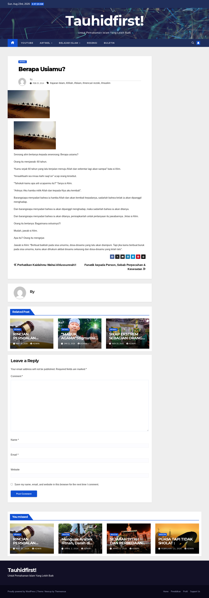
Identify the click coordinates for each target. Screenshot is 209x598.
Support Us (195, 591)
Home (165, 591)
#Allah (69, 83)
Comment (17, 376)
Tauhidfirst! (104, 20)
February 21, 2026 (171, 549)
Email (15, 454)
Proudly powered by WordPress (22, 591)
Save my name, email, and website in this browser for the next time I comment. (57, 484)
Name (15, 440)
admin (36, 344)
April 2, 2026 (71, 549)
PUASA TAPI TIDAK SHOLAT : (175, 541)
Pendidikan (176, 591)
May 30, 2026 (23, 549)
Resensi (92, 43)
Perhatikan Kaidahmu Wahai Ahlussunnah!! (46, 264)
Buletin (109, 43)
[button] (193, 43)
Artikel (45, 43)
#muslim (105, 83)
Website (15, 469)
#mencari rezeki (91, 83)
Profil (185, 591)
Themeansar (60, 591)
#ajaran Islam (57, 83)
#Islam (77, 83)
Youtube (27, 43)
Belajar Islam (69, 43)
